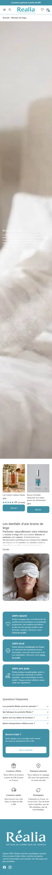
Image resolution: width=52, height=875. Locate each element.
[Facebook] (4, 867)
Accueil (6, 18)
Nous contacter (26, 750)
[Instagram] (10, 867)
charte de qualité (19, 632)
